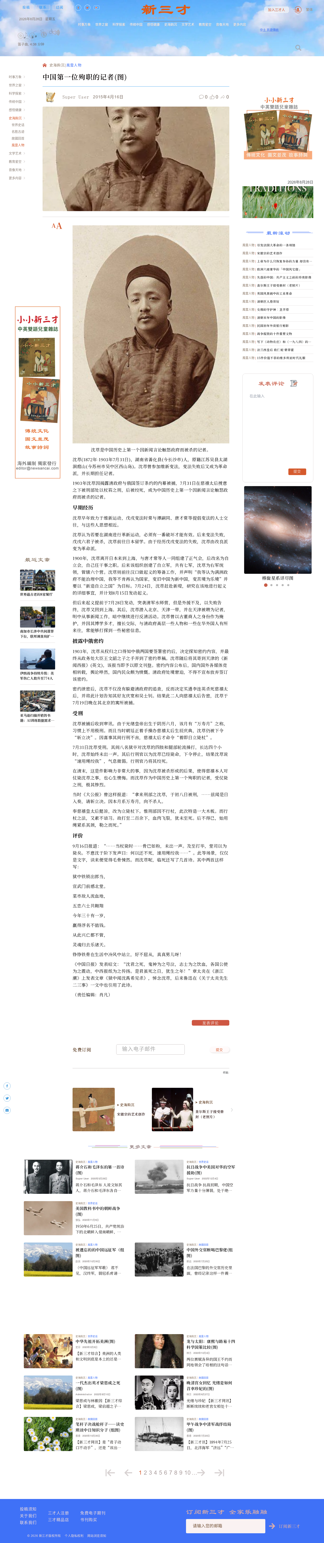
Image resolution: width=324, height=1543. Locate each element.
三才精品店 (58, 1520)
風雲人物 (18, 145)
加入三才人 (276, 9)
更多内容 (239, 24)
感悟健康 (153, 24)
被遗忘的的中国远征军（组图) (100, 1252)
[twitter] (7, 1098)
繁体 (309, 9)
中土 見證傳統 (269, 29)
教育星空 (205, 24)
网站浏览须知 (96, 1535)
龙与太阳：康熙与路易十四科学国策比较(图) (211, 1344)
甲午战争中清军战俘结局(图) (209, 1427)
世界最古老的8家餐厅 (36, 594)
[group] (44, 39)
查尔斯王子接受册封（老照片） (209, 1114)
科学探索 (118, 24)
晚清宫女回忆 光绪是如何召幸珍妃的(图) (209, 1385)
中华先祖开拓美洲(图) (95, 1341)
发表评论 (210, 1023)
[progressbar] (65, 32)
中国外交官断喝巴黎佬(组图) (210, 1252)
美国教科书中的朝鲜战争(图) (98, 1211)
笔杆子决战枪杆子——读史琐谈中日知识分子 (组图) (100, 1427)
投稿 (26, 7)
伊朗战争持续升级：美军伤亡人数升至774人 (37, 676)
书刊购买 (88, 1520)
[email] (7, 1110)
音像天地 (222, 24)
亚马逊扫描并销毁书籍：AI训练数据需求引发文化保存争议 (37, 718)
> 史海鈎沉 (125, 1105)
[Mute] (56, 33)
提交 (219, 1050)
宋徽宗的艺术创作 (131, 1114)
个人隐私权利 (74, 1535)
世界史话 (18, 124)
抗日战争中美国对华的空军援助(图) (211, 1169)
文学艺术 (188, 24)
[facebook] (7, 1086)
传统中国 (136, 24)
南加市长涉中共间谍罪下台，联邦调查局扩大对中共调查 (37, 634)
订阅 (59, 7)
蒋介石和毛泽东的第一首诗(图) (100, 1169)
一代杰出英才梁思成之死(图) (98, 1385)
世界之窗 (101, 24)
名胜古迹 (18, 131)
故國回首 (18, 138)
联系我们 (28, 1522)
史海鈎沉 (170, 24)
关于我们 (28, 1516)
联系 (43, 7)
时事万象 (84, 24)
